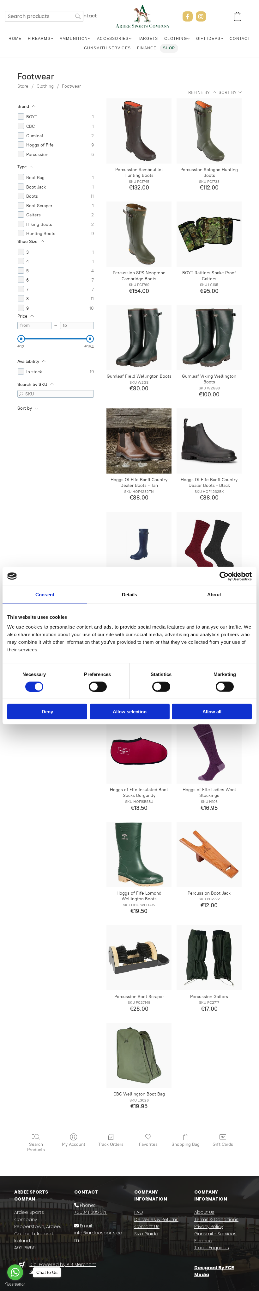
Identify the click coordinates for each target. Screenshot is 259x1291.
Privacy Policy (208, 1226)
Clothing (175, 38)
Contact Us (147, 1226)
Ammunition (74, 38)
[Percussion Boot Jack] (209, 854)
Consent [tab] (44, 594)
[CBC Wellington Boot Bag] (139, 1055)
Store (22, 86)
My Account (73, 1144)
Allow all (211, 711)
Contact (87, 15)
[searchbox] (44, 16)
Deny (47, 711)
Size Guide (146, 1234)
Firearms (39, 38)
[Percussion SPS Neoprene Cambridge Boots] (139, 234)
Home (15, 38)
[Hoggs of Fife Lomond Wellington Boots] (139, 854)
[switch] (98, 686)
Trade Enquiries (211, 1247)
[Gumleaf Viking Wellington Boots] (209, 337)
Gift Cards (223, 1144)
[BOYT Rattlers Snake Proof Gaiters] (209, 234)
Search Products (36, 1147)
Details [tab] (129, 594)
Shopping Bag (186, 1144)
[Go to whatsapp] (15, 1272)
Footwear (71, 86)
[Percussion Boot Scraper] (139, 957)
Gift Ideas (208, 38)
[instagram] (201, 16)
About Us (204, 1212)
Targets (148, 38)
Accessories (113, 38)
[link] (41, 38)
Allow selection (130, 711)
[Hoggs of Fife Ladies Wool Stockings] (209, 751)
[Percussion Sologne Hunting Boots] (209, 131)
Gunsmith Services (107, 48)
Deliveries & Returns (156, 1219)
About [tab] (214, 594)
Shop (169, 48)
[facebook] (187, 16)
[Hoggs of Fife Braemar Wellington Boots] (139, 544)
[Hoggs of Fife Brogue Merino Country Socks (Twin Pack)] (209, 544)
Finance (146, 48)
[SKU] (21, 394)
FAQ (138, 1212)
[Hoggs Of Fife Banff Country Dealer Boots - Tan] (139, 441)
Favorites (148, 1144)
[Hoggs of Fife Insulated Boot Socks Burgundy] (139, 751)
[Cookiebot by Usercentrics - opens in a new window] (224, 576)
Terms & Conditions (216, 1219)
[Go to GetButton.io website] (15, 1284)
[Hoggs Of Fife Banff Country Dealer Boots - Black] (209, 441)
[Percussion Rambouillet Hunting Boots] (139, 131)
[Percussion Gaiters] (209, 957)
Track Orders (110, 1144)
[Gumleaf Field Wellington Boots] (139, 337)
